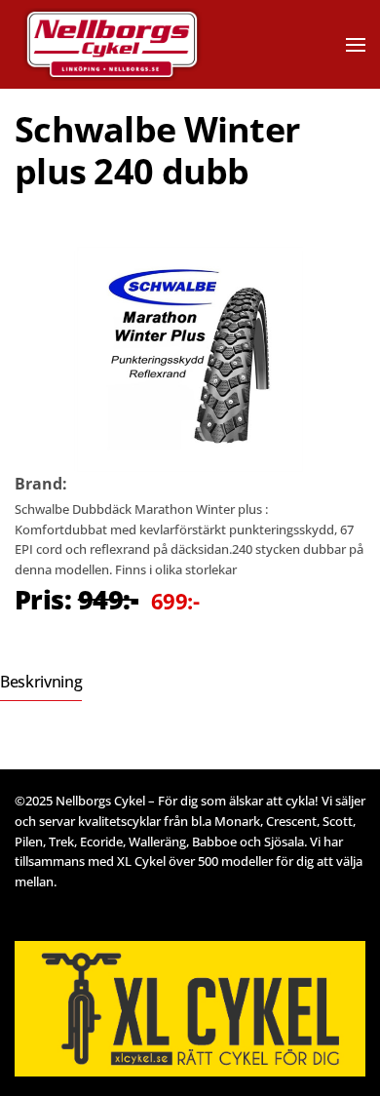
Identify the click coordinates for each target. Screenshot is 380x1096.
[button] (355, 45)
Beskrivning (41, 681)
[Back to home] (139, 44)
